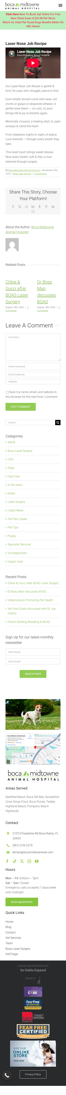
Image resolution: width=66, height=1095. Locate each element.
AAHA (11, 442)
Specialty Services (19, 544)
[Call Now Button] (7, 1075)
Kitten (11, 493)
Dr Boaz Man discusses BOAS (27, 591)
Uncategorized (17, 553)
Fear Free (14, 476)
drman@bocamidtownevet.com (32, 852)
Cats (11, 459)
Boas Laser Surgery (22, 173)
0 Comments (40, 173)
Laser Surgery (16, 502)
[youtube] (36, 861)
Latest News (15, 510)
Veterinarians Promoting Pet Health (30, 600)
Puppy (12, 536)
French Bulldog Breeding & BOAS (29, 622)
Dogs (11, 468)
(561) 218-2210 (22, 845)
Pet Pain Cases (17, 519)
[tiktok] (14, 861)
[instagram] (29, 861)
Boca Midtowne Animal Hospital (24, 170)
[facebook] (7, 861)
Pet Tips (13, 527)
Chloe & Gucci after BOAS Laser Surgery (33, 583)
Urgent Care (15, 561)
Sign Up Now (33, 673)
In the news (15, 485)
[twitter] (22, 861)
